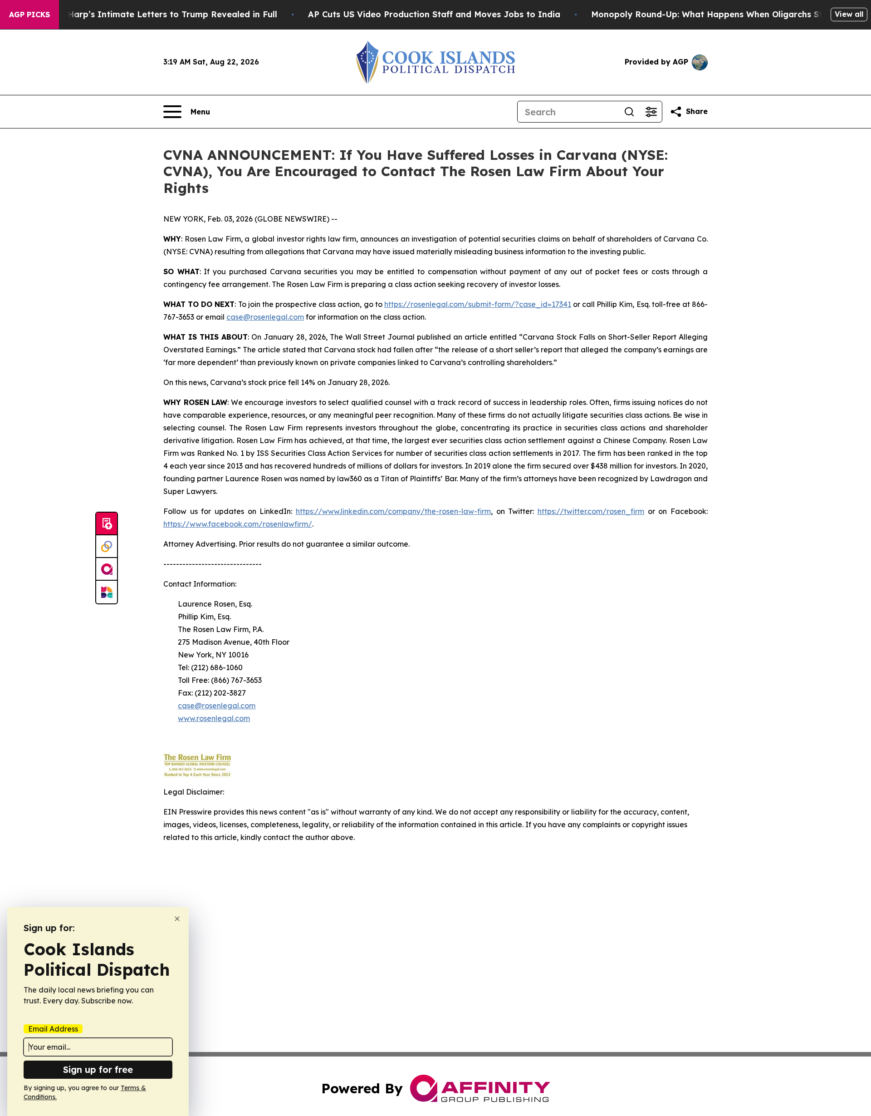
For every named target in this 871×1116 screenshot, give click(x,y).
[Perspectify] (106, 546)
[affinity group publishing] (106, 569)
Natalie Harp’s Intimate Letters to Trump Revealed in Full (155, 14)
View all (849, 14)
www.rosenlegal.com (214, 718)
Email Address (53, 1028)
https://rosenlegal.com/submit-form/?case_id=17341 (477, 304)
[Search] (629, 111)
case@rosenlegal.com (265, 316)
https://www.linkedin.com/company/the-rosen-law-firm (393, 511)
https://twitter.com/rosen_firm (591, 511)
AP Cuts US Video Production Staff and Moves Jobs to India (434, 14)
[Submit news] (106, 524)
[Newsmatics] (106, 592)
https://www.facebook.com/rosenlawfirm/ (237, 523)
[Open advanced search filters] (651, 111)
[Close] (177, 918)
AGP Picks (29, 14)
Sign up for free (98, 1069)
